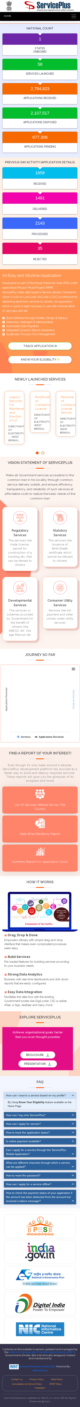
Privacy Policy (37, 1379)
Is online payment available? (23, 1141)
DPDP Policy (55, 1384)
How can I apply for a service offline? (28, 1184)
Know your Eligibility (39, 359)
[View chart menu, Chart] (73, 669)
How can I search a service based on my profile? (36, 1095)
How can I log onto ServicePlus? (26, 1115)
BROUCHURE (35, 1055)
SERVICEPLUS (40, 1370)
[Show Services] (24, 737)
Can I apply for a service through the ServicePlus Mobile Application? (36, 1152)
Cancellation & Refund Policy (27, 1384)
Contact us (17, 1379)
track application (38, 346)
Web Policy (57, 1379)
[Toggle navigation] (72, 16)
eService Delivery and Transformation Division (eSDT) (42, 1352)
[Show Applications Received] (49, 737)
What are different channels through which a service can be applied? (38, 1164)
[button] (37, 453)
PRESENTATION (35, 1063)
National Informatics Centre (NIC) (37, 1366)
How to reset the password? (23, 1175)
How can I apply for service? (23, 1123)
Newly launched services (40, 379)
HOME (7, 16)
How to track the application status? (28, 1132)
